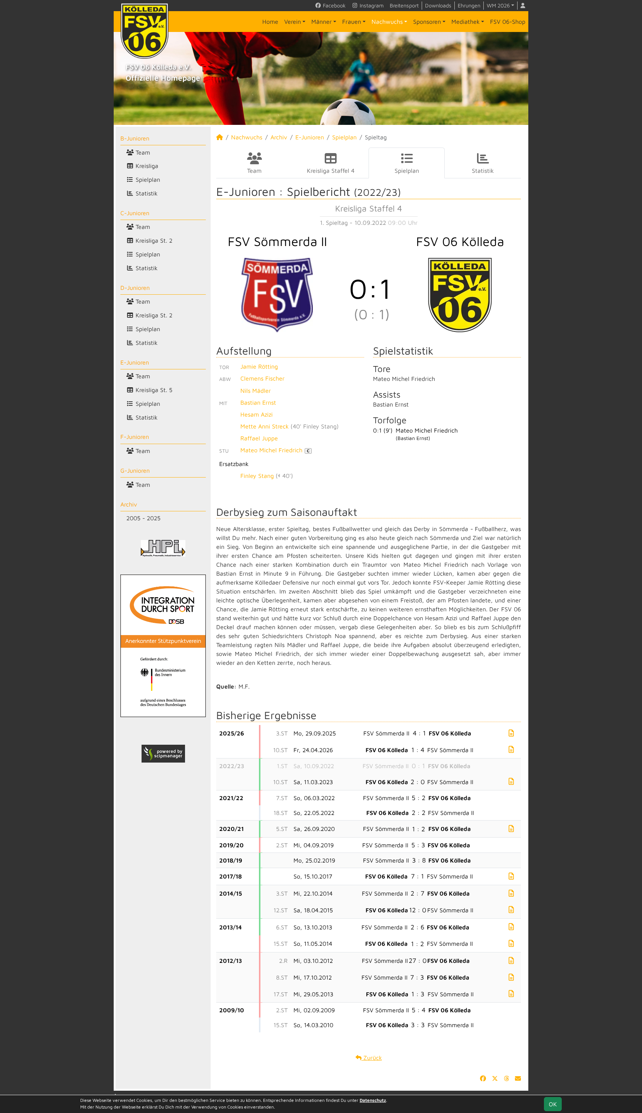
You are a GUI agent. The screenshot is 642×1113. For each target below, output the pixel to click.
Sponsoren (427, 21)
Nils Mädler (255, 390)
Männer (321, 21)
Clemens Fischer (262, 378)
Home (270, 21)
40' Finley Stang (315, 426)
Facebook (333, 5)
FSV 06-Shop (507, 21)
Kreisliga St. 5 (153, 389)
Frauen (351, 21)
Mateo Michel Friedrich (274, 450)
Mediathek (465, 21)
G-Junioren (135, 470)
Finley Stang (257, 475)
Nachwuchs (387, 21)
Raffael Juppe (259, 438)
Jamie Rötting (259, 366)
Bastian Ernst (258, 402)
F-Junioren (134, 436)
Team (142, 152)
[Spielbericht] (511, 733)
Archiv (128, 504)
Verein (292, 21)
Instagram (371, 5)
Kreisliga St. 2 (153, 240)
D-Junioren (135, 287)
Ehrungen (469, 5)
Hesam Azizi (256, 414)
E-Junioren (134, 362)
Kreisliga (146, 165)
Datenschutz (373, 1100)
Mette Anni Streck (264, 426)
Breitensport (404, 5)
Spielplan (147, 179)
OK (553, 1104)
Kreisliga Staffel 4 (330, 170)
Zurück (371, 1057)
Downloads (438, 5)
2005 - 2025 (143, 518)
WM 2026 (498, 5)
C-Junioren (134, 213)
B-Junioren (134, 138)
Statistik (146, 193)
